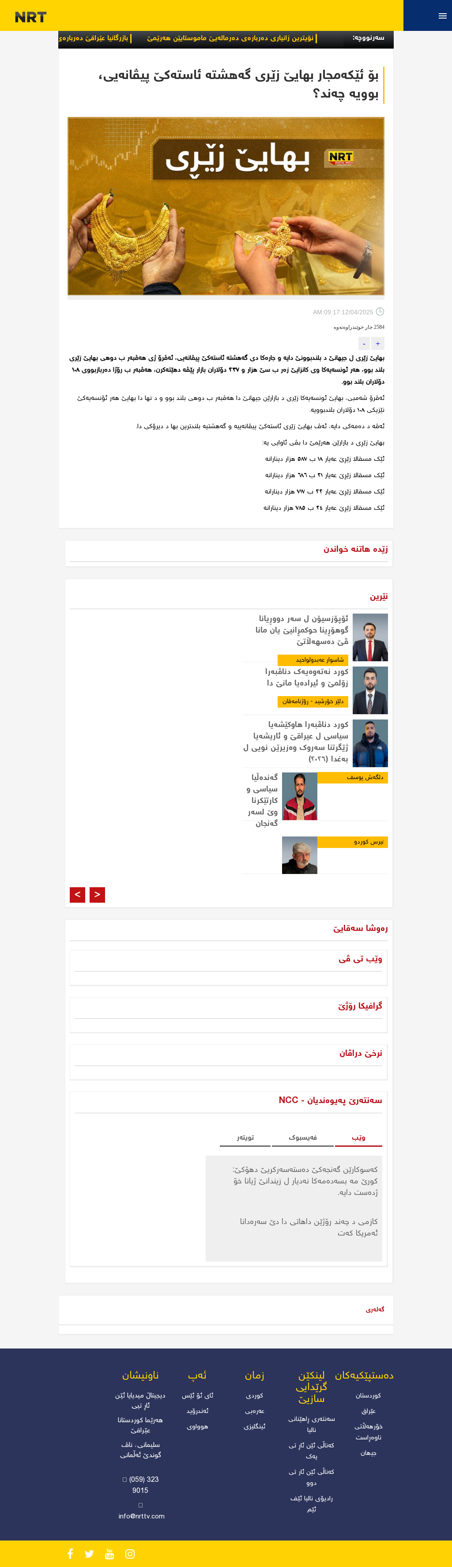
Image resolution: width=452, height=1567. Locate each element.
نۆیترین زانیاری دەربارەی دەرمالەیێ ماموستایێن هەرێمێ (259, 39)
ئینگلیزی (254, 1427)
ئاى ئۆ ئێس (197, 1396)
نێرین (379, 597)
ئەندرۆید (197, 1411)
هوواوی (197, 1427)
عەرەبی (254, 1411)
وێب (358, 1138)
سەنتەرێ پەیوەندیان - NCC (330, 1101)
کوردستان (368, 1396)
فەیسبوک (303, 1138)
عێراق (369, 1411)
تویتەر (245, 1138)
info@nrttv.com (142, 1517)
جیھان (369, 1453)
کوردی (254, 1396)
